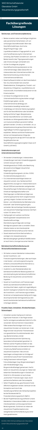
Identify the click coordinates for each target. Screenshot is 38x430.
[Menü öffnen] (1, 18)
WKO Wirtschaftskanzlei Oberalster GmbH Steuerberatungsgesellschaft (15, 6)
